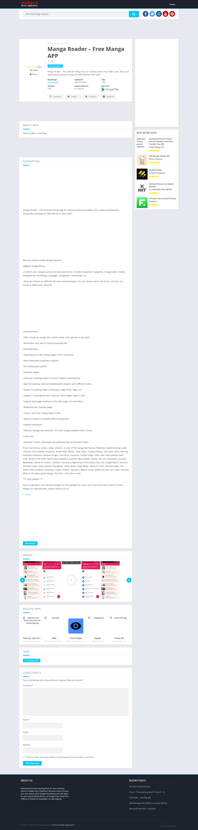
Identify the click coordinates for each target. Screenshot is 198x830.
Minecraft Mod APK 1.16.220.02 (142, 808)
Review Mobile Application (63, 825)
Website (26, 744)
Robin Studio (53, 82)
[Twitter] (152, 14)
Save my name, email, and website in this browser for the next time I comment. (60, 757)
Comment (28, 685)
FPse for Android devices (139, 786)
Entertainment (61, 43)
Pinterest (92, 96)
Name (26, 719)
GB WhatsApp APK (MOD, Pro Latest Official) (148, 803)
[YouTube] (165, 14)
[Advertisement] (99, 28)
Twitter (74, 96)
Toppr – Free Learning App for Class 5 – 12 (147, 792)
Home (172, 4)
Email (26, 732)
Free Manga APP (31, 660)
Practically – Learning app (140, 797)
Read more (30, 543)
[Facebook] (145, 14)
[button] (134, 14)
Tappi (28, 494)
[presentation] (22, 580)
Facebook (57, 96)
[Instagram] (159, 14)
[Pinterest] (172, 14)
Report (34, 74)
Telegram (110, 96)
